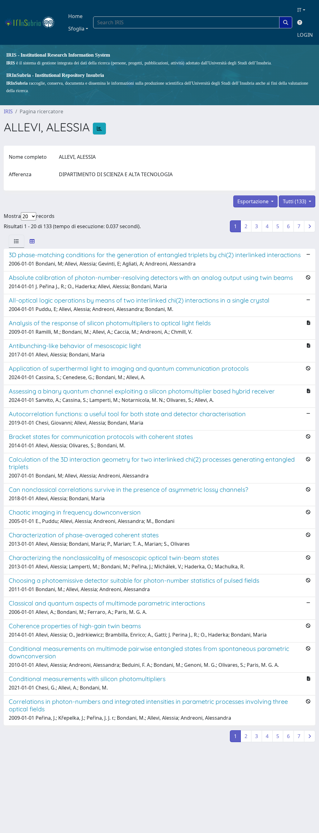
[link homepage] (32, 22)
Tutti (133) (295, 201)
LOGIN (305, 34)
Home (75, 16)
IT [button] (299, 10)
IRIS (8, 111)
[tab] (16, 241)
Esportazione (253, 201)
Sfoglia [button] (76, 28)
